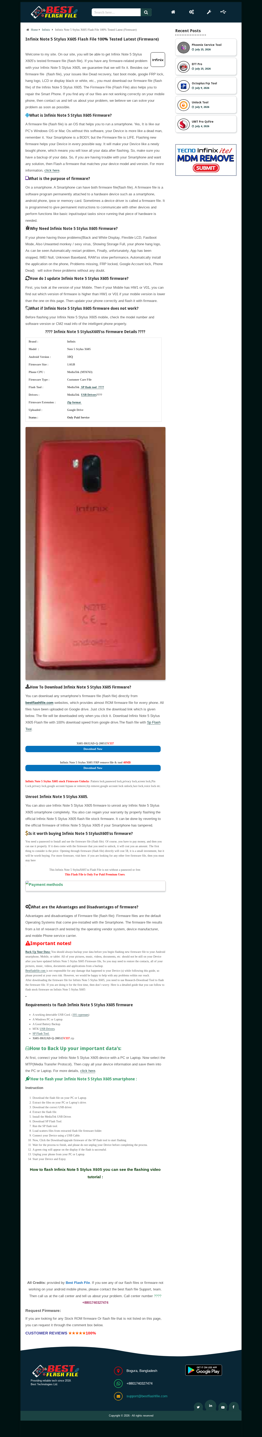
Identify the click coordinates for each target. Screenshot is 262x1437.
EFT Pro (197, 64)
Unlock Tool (200, 102)
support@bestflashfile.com (146, 1396)
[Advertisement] (95, 1230)
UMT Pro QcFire (202, 121)
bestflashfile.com (39, 703)
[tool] (209, 12)
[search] (148, 12)
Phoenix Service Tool (206, 44)
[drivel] (223, 12)
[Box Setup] (191, 12)
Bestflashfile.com (35, 970)
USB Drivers (88, 394)
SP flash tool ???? (92, 387)
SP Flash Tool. (41, 1033)
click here (51, 170)
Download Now (93, 749)
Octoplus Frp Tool (204, 83)
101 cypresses (80, 1014)
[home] (173, 12)
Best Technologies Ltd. (44, 1384)
